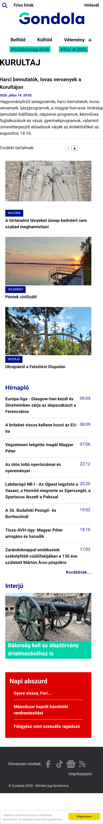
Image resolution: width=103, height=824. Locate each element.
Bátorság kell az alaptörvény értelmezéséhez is (43, 649)
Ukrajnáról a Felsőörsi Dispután (35, 366)
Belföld (18, 40)
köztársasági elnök (31, 49)
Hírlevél (92, 5)
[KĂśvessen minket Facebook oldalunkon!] (48, 764)
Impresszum (80, 773)
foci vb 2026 (75, 49)
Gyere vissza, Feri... (33, 693)
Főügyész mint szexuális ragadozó (47, 726)
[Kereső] (4, 5)
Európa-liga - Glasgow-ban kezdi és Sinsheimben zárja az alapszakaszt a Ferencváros (40, 405)
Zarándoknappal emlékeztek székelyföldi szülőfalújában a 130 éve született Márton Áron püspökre (41, 556)
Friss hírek (24, 5)
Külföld (44, 40)
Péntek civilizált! (21, 296)
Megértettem (84, 816)
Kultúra (14, 213)
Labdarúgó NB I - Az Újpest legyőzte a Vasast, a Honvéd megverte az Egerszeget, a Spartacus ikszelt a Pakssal (48, 490)
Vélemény (74, 40)
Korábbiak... (78, 572)
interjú (14, 359)
